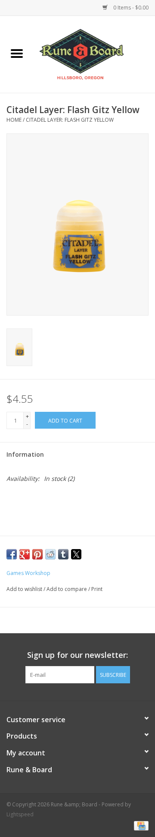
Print (96, 589)
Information (25, 454)
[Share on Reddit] (50, 554)
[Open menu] (17, 53)
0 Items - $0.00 (130, 7)
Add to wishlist (24, 589)
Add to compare (67, 589)
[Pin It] (37, 554)
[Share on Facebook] (11, 554)
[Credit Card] (140, 825)
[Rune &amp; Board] (94, 54)
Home (14, 119)
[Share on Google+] (24, 554)
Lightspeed (20, 814)
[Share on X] (76, 554)
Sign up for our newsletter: (77, 655)
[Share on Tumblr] (63, 554)
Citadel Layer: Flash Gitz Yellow (70, 119)
